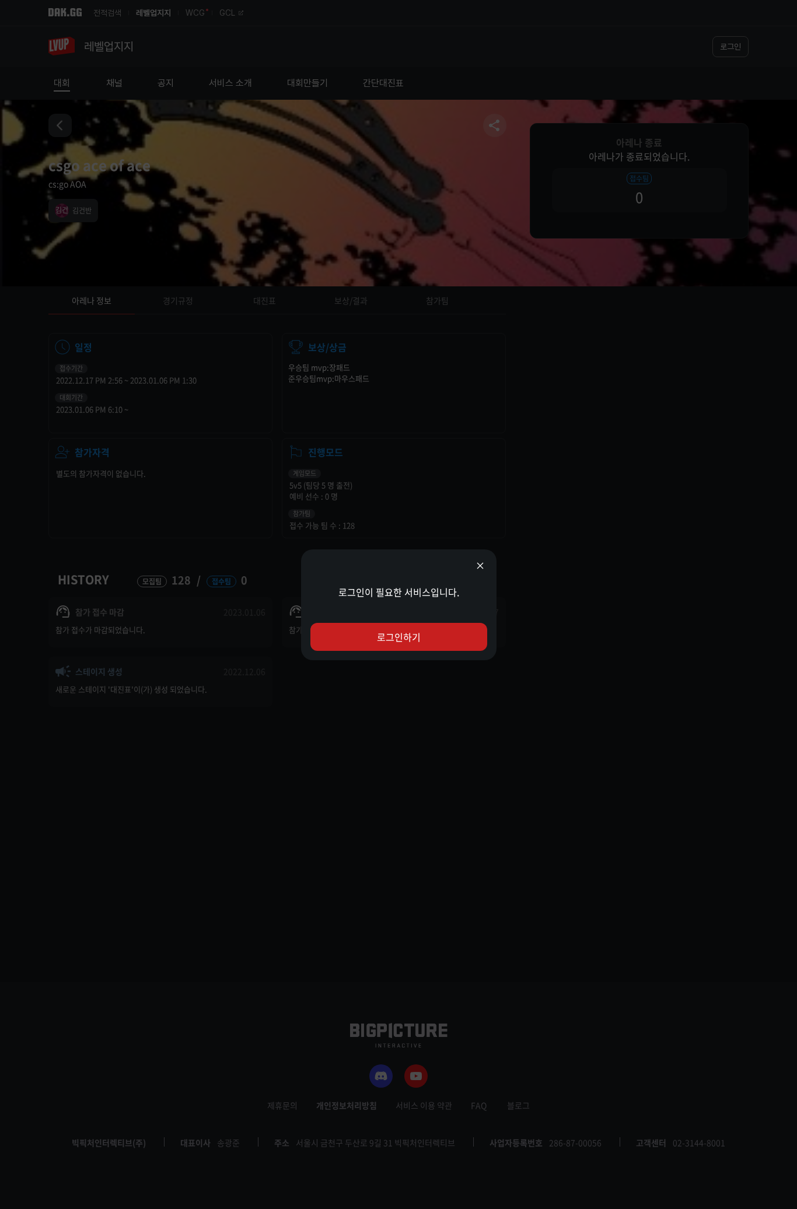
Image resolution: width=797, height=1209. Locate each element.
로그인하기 (399, 637)
